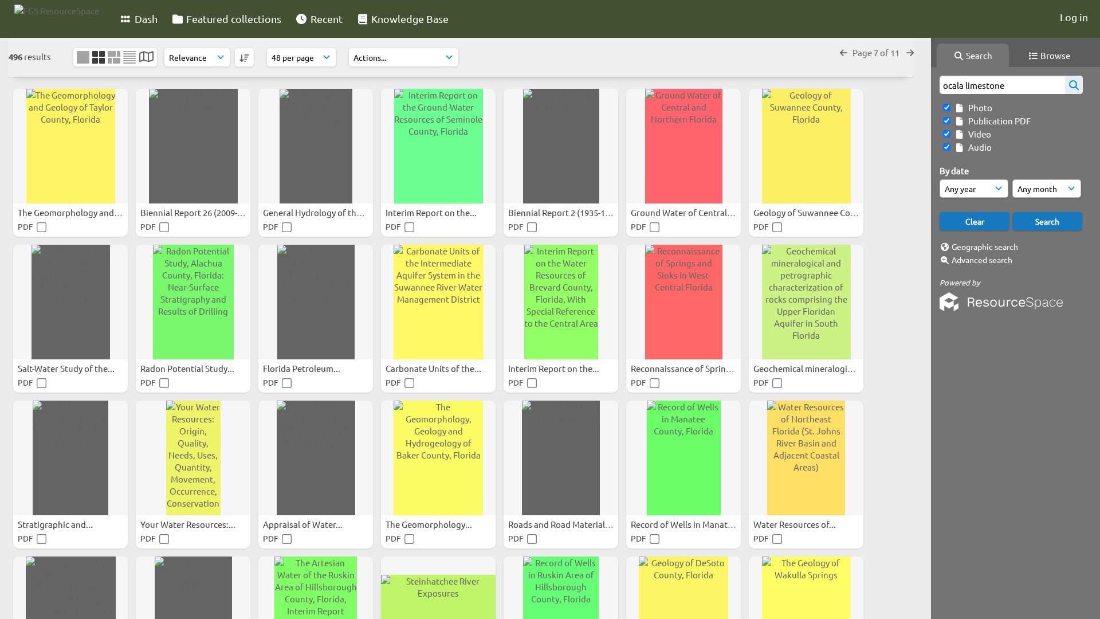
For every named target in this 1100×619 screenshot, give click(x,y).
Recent (325, 19)
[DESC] (244, 57)
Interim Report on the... (432, 212)
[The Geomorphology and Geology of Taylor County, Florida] (70, 146)
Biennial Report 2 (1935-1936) (565, 212)
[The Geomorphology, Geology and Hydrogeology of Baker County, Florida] (438, 458)
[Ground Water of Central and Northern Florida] (683, 146)
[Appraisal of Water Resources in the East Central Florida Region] (315, 458)
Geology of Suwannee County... (815, 212)
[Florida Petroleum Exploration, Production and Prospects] (315, 302)
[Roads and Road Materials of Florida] (561, 458)
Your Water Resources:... (188, 524)
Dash (145, 19)
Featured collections (232, 19)
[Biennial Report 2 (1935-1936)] (561, 146)
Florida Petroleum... (302, 368)
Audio (978, 147)
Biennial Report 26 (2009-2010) (200, 212)
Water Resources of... (795, 524)
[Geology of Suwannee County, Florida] (806, 146)
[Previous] (843, 52)
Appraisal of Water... (303, 524)
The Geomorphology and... (70, 212)
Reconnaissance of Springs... (687, 368)
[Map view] (146, 57)
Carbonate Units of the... (434, 368)
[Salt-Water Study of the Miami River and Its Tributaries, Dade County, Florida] (70, 302)
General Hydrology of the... (316, 212)
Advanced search (982, 259)
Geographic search (985, 246)
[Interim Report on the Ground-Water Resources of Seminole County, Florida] (438, 146)
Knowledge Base (409, 19)
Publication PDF (998, 120)
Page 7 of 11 (876, 52)
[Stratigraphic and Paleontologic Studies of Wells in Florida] (70, 458)
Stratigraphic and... (56, 524)
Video (978, 133)
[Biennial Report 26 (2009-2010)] (193, 146)
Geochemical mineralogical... (810, 368)
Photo (978, 107)
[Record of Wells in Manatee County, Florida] (683, 458)
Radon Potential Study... (188, 368)
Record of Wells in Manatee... (688, 524)
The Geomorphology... (430, 524)
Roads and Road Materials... (563, 524)
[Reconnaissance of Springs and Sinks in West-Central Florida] (683, 302)
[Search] (1074, 85)
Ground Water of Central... (683, 212)
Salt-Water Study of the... (67, 368)
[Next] (910, 52)
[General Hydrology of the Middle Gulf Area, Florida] (315, 146)
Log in (1074, 17)
